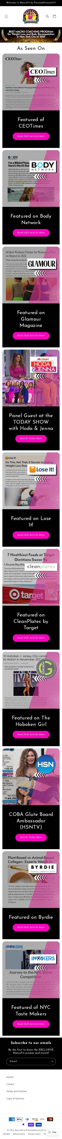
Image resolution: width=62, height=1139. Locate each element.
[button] (6, 16)
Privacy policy (34, 1134)
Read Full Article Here (31, 136)
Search (10, 1077)
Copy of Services (15, 1099)
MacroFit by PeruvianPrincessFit (29, 1130)
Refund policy (19, 1134)
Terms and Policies (16, 1091)
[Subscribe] (51, 1061)
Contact (10, 1084)
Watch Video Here (31, 438)
